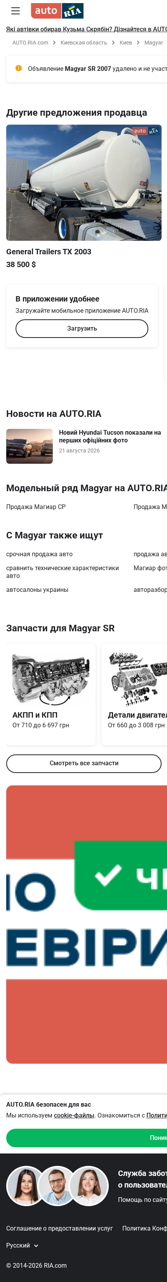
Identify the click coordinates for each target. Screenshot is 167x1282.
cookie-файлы (74, 1115)
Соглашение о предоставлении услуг (59, 1228)
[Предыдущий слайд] (25, 194)
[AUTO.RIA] (57, 11)
